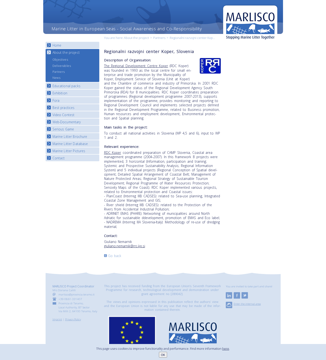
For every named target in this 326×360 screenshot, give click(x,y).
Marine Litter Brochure (70, 136)
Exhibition (60, 93)
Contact (59, 158)
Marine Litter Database (70, 143)
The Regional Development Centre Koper (136, 66)
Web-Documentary (67, 122)
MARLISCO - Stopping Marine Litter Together (250, 23)
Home (57, 45)
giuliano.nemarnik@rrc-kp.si (124, 246)
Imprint (57, 319)
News (56, 78)
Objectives (60, 60)
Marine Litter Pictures (69, 151)
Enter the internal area (247, 304)
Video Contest (64, 115)
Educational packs (66, 86)
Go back (114, 255)
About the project (136, 38)
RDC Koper (112, 152)
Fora (56, 100)
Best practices (64, 107)
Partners (159, 38)
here (225, 348)
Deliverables (62, 66)
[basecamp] (229, 307)
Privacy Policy (73, 319)
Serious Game (63, 129)
